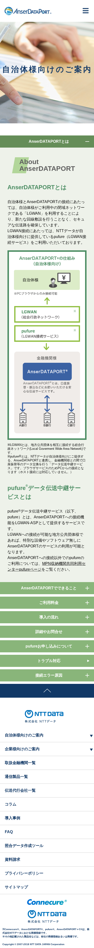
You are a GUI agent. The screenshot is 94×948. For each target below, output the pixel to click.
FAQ (9, 832)
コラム (10, 804)
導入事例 (12, 818)
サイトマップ (16, 887)
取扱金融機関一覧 (20, 763)
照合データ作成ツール (24, 846)
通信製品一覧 (16, 776)
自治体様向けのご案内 (24, 735)
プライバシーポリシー (24, 873)
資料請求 (12, 859)
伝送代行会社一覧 (20, 790)
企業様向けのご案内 (22, 749)
